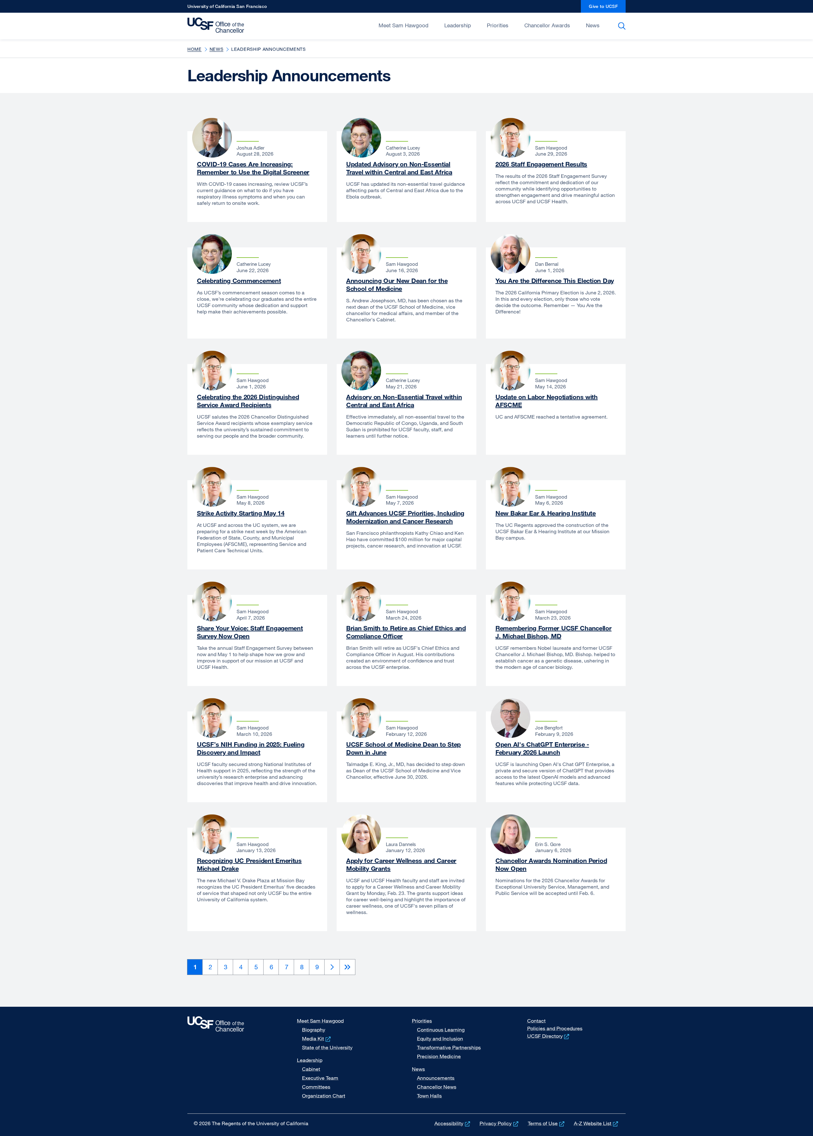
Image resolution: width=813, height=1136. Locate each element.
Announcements (435, 1078)
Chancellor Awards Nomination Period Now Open (551, 864)
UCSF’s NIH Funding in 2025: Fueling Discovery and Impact (250, 748)
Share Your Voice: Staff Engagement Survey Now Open (250, 632)
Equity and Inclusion (440, 1038)
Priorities (497, 25)
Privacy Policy (500, 1123)
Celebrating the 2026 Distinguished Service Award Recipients (248, 401)
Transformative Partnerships (449, 1047)
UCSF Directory (549, 1036)
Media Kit (317, 1038)
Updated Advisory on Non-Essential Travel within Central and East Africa (399, 168)
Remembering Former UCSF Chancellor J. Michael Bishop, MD (553, 632)
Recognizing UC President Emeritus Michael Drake (249, 864)
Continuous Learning (441, 1029)
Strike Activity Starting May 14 (240, 513)
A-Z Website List (596, 1123)
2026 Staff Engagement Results (541, 164)
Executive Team (320, 1078)
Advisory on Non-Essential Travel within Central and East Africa (404, 401)
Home (194, 49)
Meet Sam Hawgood (403, 25)
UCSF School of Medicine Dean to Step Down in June (403, 748)
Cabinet (311, 1069)
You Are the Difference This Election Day (554, 281)
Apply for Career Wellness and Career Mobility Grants (401, 864)
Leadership (457, 25)
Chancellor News (436, 1087)
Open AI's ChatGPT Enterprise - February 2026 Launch (542, 748)
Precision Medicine (439, 1056)
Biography (313, 1029)
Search (623, 26)
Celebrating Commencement (239, 281)
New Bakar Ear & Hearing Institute (545, 513)
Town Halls (429, 1095)
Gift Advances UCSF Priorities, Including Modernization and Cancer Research (405, 517)
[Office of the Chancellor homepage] (217, 25)
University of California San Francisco (227, 8)
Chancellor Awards (547, 25)
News (593, 25)
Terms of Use (547, 1123)
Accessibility (452, 1123)
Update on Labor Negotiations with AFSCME (546, 401)
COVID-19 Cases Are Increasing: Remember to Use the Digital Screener (253, 168)
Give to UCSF (607, 8)
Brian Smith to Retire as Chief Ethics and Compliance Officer (406, 632)
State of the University (327, 1047)
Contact (536, 1021)
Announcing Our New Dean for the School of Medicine (396, 284)
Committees (316, 1087)
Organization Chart (323, 1095)
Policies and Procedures (554, 1028)
